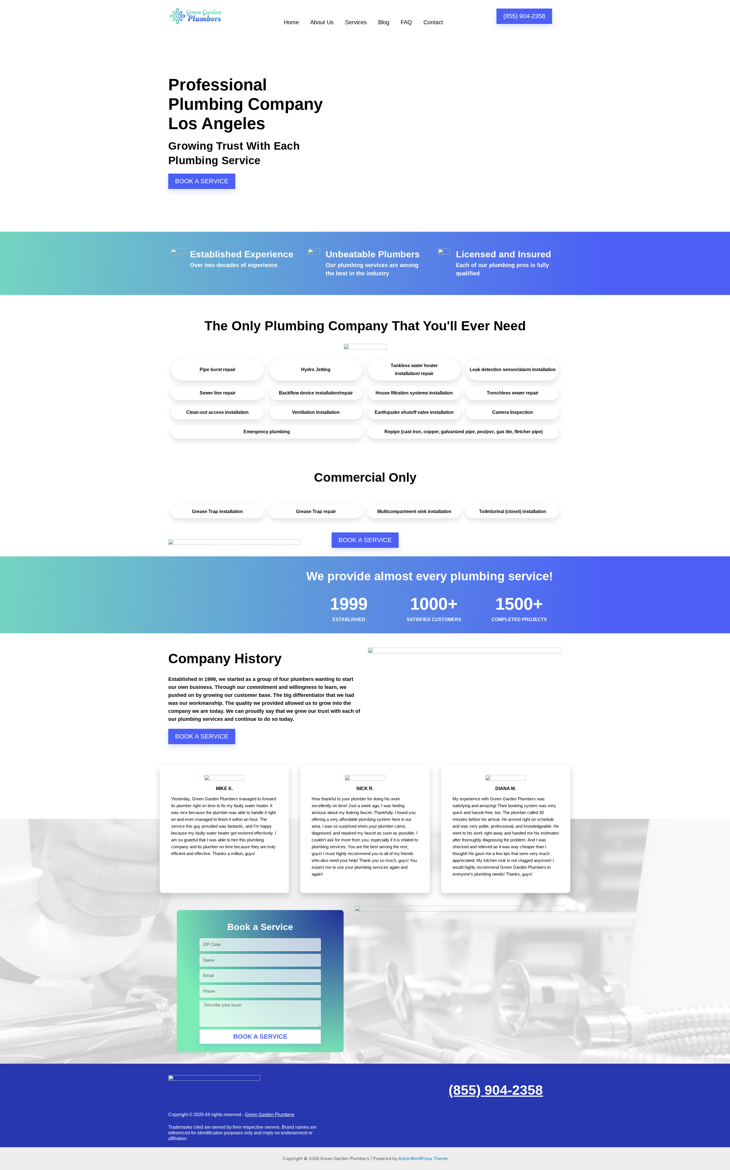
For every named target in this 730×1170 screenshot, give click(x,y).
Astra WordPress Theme (423, 1158)
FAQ (406, 22)
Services (356, 22)
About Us (322, 22)
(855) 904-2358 (496, 1090)
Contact (433, 22)
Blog (383, 22)
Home (291, 22)
